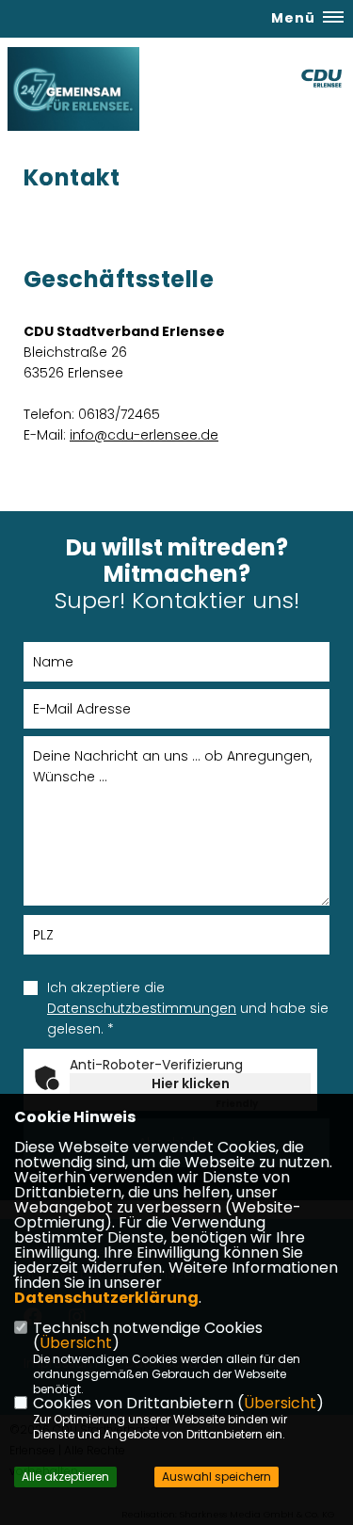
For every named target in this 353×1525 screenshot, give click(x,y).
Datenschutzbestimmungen (141, 1008)
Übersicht (76, 1343)
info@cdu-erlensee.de (144, 434)
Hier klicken (191, 1083)
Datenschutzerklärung (106, 1297)
